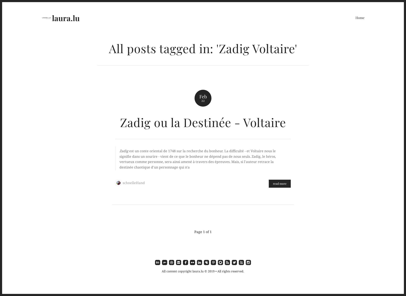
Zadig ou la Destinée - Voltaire (203, 122)
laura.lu (66, 18)
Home (360, 17)
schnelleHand (134, 183)
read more (280, 184)
